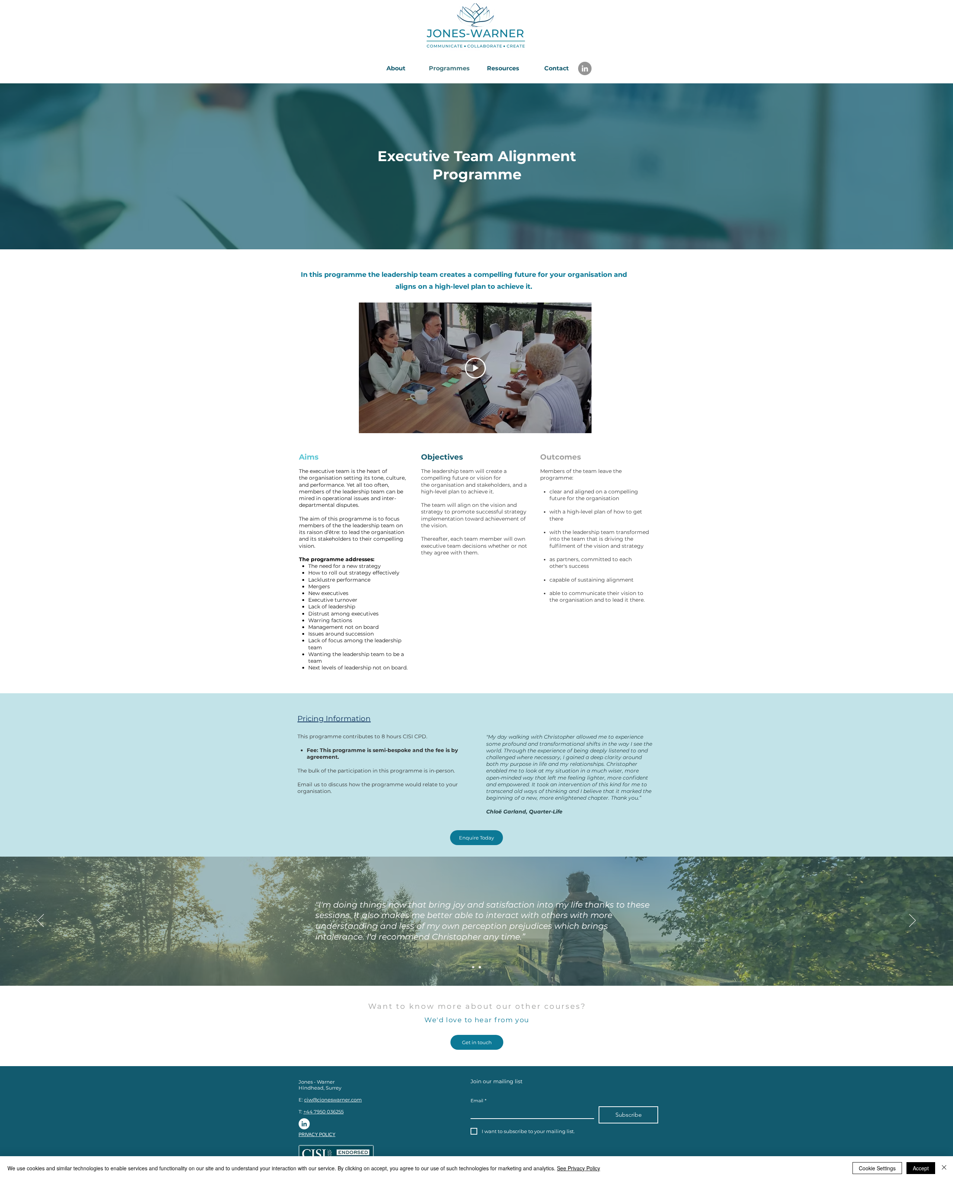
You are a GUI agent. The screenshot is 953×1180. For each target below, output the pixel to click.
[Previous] (40, 921)
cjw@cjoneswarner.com (333, 1100)
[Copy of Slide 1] (480, 967)
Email (479, 1100)
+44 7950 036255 (323, 1112)
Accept (921, 1168)
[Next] (912, 921)
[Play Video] (475, 368)
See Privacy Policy (578, 1168)
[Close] (944, 1168)
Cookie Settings (877, 1168)
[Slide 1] (473, 967)
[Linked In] (304, 1123)
